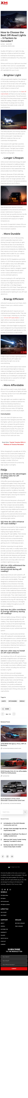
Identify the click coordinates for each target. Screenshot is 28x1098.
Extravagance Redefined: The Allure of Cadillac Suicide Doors (15, 835)
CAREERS (3, 944)
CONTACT (3, 941)
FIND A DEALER (19, 926)
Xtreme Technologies (15, 977)
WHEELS (3, 926)
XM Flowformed (5, 901)
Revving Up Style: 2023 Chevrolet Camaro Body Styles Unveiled (13, 845)
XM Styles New (4, 895)
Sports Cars (11, 46)
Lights (4, 701)
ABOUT (2, 923)
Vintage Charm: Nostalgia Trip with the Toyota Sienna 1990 (15, 829)
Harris (3, 44)
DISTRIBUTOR (4, 929)
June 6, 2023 (9, 44)
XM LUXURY (4, 912)
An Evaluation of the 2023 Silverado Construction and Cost (14, 824)
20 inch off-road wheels (11, 318)
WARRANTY (4, 932)
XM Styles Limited (5, 904)
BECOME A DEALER (20, 923)
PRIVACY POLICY (6, 980)
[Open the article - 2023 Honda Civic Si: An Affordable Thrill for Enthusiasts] (14, 761)
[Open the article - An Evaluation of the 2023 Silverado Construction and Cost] (14, 788)
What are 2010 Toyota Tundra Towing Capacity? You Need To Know (15, 840)
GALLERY (3, 935)
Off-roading (13, 701)
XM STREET (3, 915)
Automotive (4, 46)
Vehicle (22, 701)
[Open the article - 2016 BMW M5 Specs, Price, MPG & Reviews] (14, 733)
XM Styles (3, 898)
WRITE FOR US (4, 938)
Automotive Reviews (8, 748)
